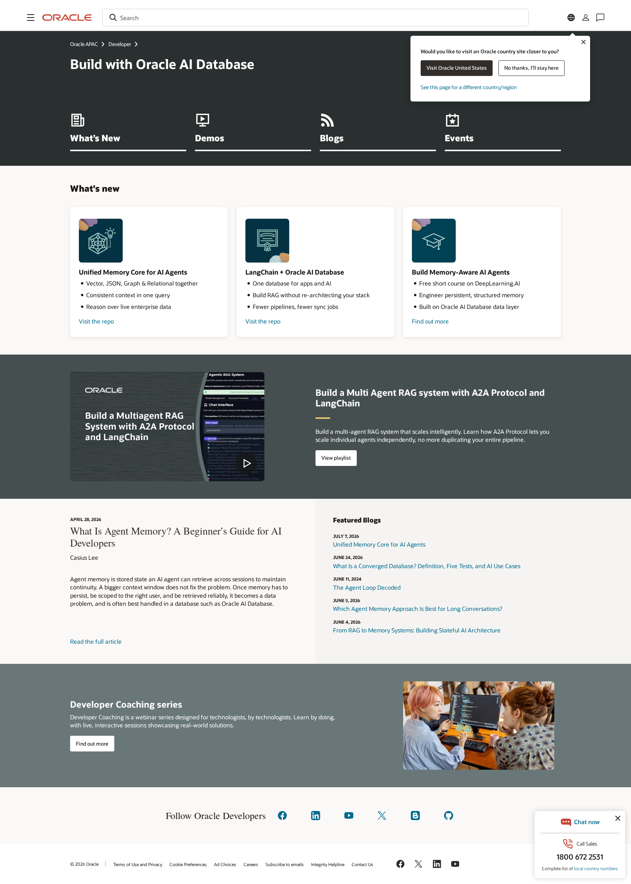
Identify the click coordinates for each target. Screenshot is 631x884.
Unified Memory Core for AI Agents (379, 544)
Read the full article (96, 641)
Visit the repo (96, 321)
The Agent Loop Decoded (367, 587)
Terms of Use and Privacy (137, 864)
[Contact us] (600, 17)
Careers (251, 864)
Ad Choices (225, 864)
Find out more (430, 321)
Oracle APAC (84, 44)
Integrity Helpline (327, 864)
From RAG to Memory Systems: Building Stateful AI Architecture (417, 630)
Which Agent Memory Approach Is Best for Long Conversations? (417, 608)
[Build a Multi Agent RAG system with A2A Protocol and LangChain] (167, 426)
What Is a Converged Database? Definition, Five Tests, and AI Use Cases (426, 566)
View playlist (336, 457)
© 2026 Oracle (84, 864)
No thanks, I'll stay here (531, 67)
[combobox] (315, 17)
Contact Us (362, 864)
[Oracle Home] (67, 17)
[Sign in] (585, 17)
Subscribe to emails (284, 864)
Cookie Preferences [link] (188, 864)
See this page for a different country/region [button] (469, 87)
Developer (119, 44)
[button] (30, 17)
